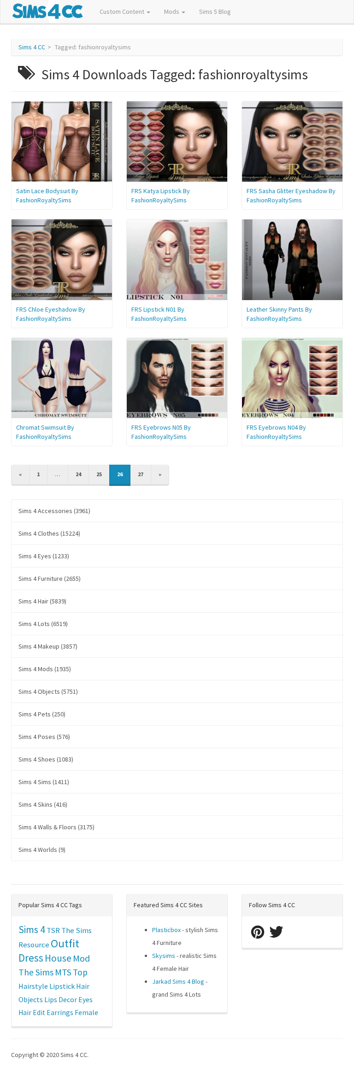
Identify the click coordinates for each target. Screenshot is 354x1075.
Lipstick (62, 986)
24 (78, 474)
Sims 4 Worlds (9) (41, 849)
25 (99, 474)
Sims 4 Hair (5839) (42, 601)
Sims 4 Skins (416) (42, 804)
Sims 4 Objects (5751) (48, 691)
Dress (30, 957)
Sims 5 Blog (215, 11)
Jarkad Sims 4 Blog (178, 981)
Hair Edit (31, 1012)
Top (80, 972)
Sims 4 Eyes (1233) (43, 556)
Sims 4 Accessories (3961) (54, 511)
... (57, 474)
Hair (82, 986)
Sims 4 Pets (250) (41, 714)
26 (120, 474)
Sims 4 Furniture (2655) (49, 578)
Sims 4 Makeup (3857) (47, 646)
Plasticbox (166, 930)
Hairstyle (33, 986)
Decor (68, 999)
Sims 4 (31, 929)
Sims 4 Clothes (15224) (49, 533)
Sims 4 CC (31, 47)
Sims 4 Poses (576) (44, 736)
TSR (53, 930)
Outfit (65, 943)
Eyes (85, 999)
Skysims (163, 955)
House (58, 958)
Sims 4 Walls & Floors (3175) (56, 827)
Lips (50, 999)
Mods (172, 11)
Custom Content (123, 11)
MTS (63, 972)
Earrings (60, 1012)
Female (86, 1012)
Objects (30, 999)
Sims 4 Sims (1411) (43, 782)
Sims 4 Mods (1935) (44, 669)
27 (140, 474)
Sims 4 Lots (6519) (43, 624)
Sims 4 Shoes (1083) (45, 759)
